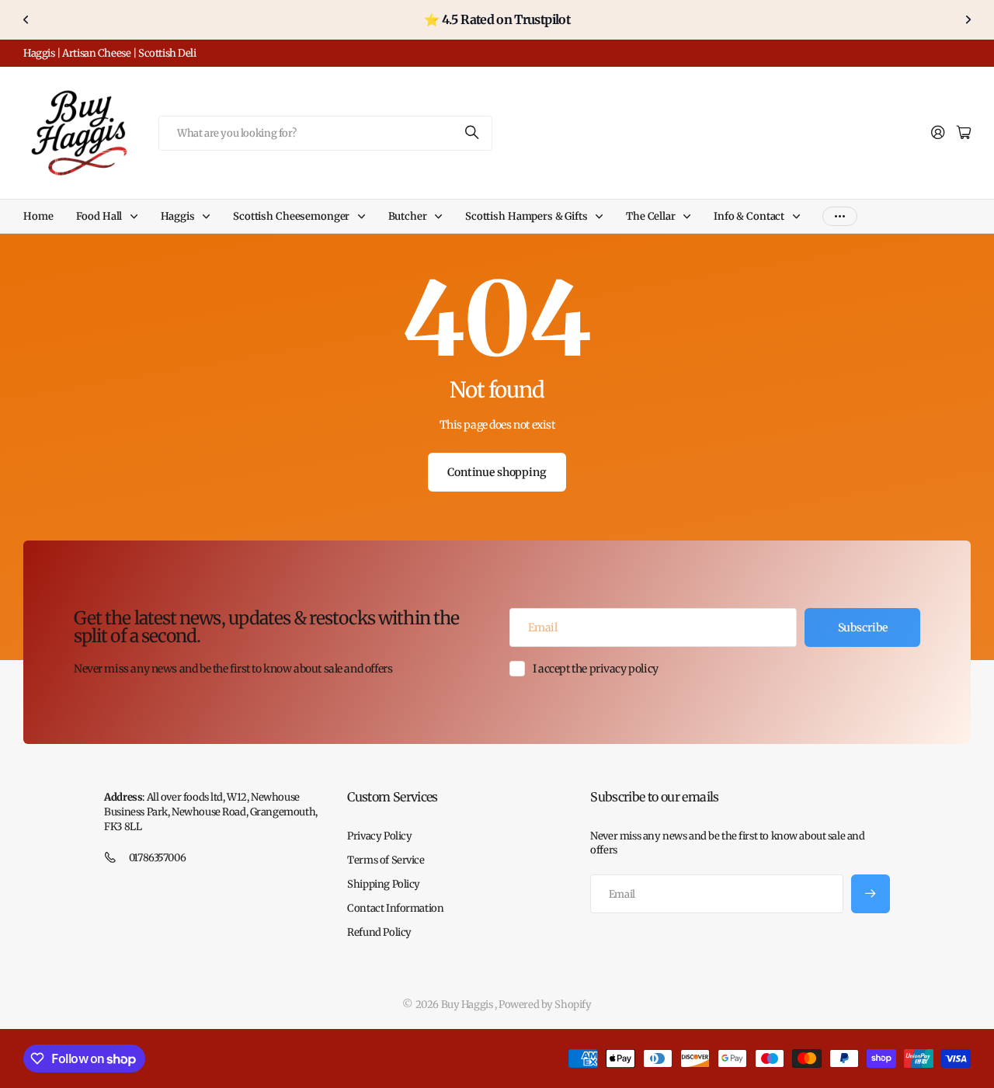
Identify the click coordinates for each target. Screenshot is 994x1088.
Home (38, 216)
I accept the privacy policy (596, 669)
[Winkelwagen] (964, 133)
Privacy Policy (379, 836)
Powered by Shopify (545, 1004)
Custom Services (392, 797)
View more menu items (839, 216)
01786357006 (157, 857)
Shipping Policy (383, 884)
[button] (26, 20)
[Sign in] (938, 133)
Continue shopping (497, 472)
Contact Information (395, 908)
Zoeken (473, 133)
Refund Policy (379, 932)
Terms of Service (385, 860)
